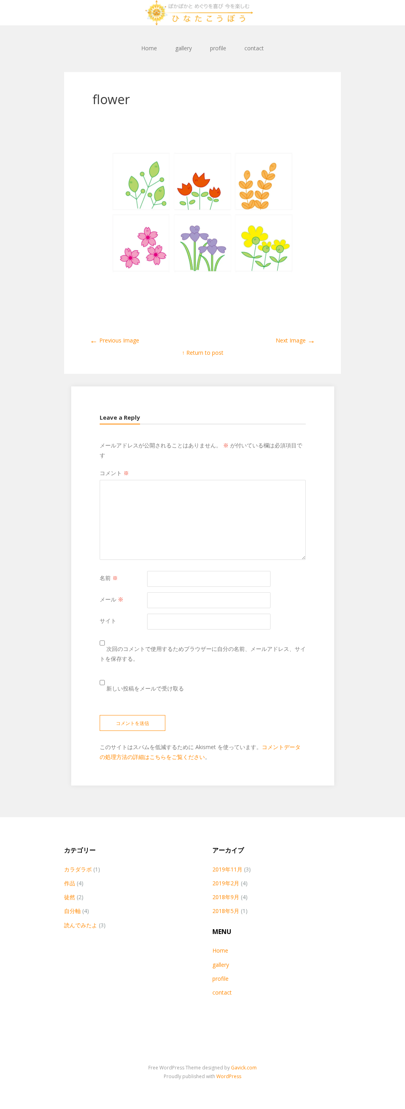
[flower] (202, 302)
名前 (109, 578)
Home (149, 48)
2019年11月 (227, 869)
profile (218, 48)
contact (254, 48)
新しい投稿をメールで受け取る (145, 688)
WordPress (228, 1076)
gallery (183, 48)
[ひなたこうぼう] (202, 12)
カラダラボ (78, 869)
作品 (69, 883)
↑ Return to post (202, 352)
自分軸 (72, 911)
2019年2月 (225, 883)
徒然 (69, 897)
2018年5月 (225, 911)
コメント (114, 473)
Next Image (295, 340)
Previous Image (114, 340)
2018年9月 (225, 897)
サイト (108, 620)
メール (111, 599)
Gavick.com (244, 1067)
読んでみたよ (80, 925)
